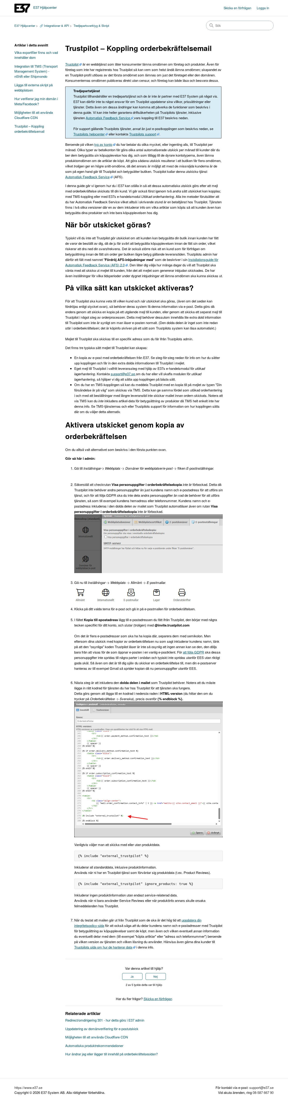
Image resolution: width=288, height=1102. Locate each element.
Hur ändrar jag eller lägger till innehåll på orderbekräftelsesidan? (111, 1054)
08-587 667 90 (263, 1092)
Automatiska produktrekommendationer (94, 1045)
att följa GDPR (193, 652)
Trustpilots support (142, 134)
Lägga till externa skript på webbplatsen (33, 87)
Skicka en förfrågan (237, 8)
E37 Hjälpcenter (24, 25)
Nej (155, 976)
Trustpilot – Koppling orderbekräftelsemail (29, 129)
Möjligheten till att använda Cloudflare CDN (33, 115)
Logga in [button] (263, 8)
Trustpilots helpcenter (89, 134)
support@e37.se (123, 373)
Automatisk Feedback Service (108, 117)
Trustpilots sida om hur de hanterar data (103, 947)
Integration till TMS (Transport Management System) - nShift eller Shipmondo (36, 71)
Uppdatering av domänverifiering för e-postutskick (101, 1028)
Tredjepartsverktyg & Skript (91, 25)
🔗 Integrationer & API (54, 25)
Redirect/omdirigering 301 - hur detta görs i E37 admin (104, 1020)
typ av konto (103, 144)
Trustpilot (72, 64)
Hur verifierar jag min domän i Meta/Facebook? (36, 101)
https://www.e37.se (28, 1087)
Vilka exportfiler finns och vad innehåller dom (36, 55)
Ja (132, 976)
